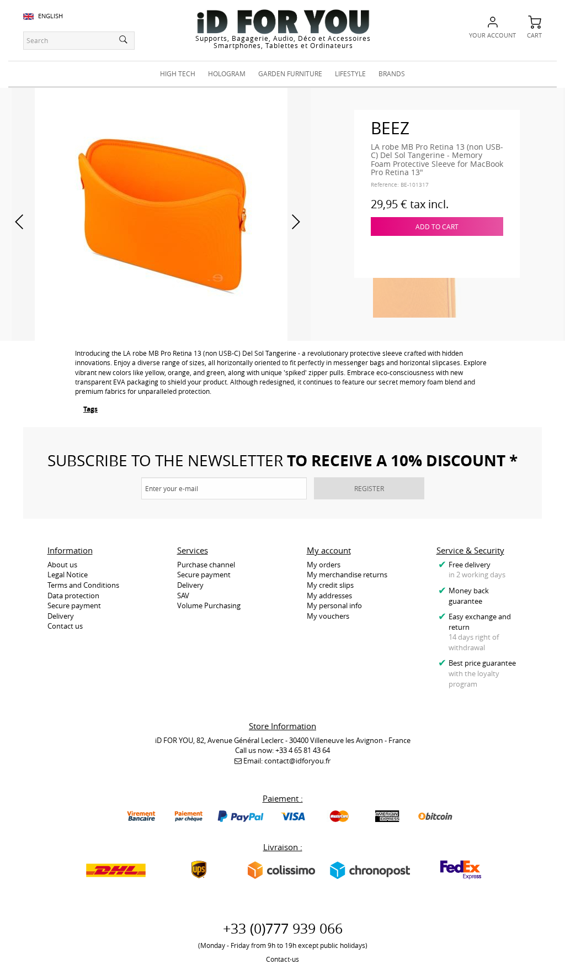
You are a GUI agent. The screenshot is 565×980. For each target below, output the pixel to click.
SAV (183, 595)
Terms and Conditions (83, 585)
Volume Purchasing (209, 605)
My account (329, 550)
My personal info (334, 605)
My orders (323, 565)
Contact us (65, 626)
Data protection (73, 595)
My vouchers (328, 616)
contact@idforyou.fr (297, 761)
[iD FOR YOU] (283, 22)
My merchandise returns (347, 574)
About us (62, 565)
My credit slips (330, 585)
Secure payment (74, 605)
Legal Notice (67, 574)
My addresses (329, 595)
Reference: (385, 184)
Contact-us (282, 959)
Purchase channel (206, 565)
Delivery (60, 616)
